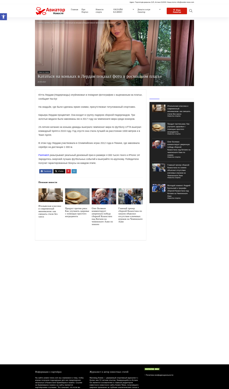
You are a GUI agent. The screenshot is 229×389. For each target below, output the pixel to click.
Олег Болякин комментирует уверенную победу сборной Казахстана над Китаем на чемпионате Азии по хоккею (102, 216)
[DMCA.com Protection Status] (152, 369)
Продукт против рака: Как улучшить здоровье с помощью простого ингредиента (77, 212)
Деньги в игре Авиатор (143, 10)
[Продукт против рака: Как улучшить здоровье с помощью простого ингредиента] (77, 190)
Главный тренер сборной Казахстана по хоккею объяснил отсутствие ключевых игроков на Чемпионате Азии (130, 215)
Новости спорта (100, 10)
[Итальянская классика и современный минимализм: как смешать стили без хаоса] (50, 190)
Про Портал (85, 10)
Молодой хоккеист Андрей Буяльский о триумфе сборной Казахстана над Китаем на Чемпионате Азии (178, 190)
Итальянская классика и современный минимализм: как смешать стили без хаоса (49, 211)
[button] (3, 16)
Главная (74, 9)
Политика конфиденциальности (159, 375)
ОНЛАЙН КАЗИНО (118, 10)
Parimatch (43, 155)
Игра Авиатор (177, 11)
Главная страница (44, 23)
